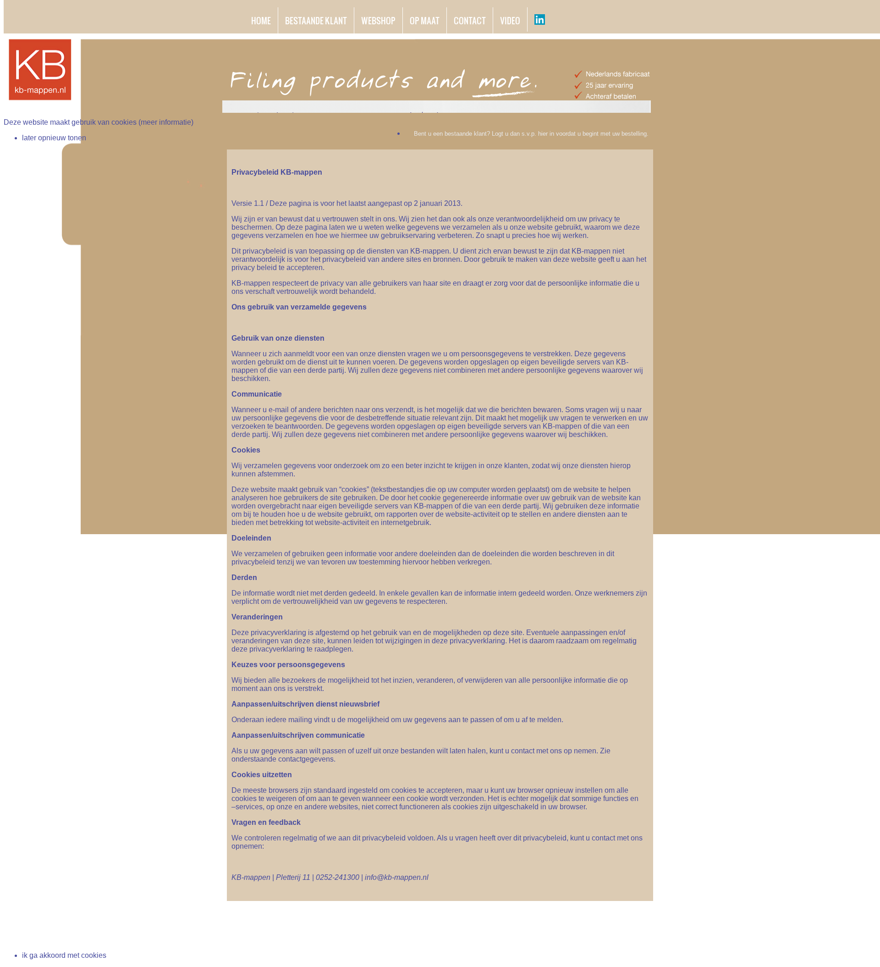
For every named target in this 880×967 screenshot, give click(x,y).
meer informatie (166, 122)
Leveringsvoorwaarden (619, 935)
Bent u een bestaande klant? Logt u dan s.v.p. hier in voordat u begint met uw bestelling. (531, 133)
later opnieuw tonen (54, 138)
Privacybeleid (551, 935)
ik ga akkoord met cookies (64, 955)
